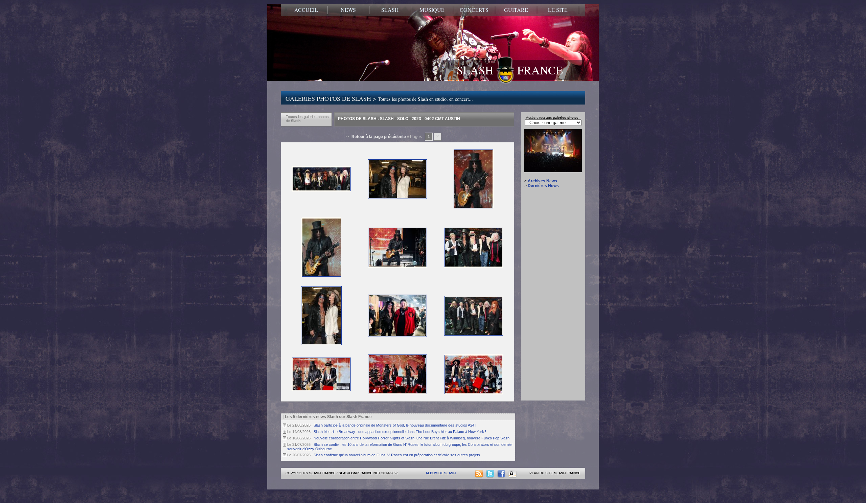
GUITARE (516, 9)
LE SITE (558, 9)
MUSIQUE (432, 9)
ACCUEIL (306, 9)
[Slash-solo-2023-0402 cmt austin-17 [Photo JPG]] (473, 334)
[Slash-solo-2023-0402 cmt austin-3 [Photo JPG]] (397, 392)
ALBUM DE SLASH (441, 473)
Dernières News (543, 185)
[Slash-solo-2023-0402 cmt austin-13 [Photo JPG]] (397, 266)
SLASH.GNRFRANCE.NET (359, 473)
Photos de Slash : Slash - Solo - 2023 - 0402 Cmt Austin (399, 118)
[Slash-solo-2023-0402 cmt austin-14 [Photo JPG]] (473, 266)
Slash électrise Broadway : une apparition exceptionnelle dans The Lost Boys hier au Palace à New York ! (400, 432)
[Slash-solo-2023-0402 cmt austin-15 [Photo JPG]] (321, 343)
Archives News (542, 181)
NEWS (348, 9)
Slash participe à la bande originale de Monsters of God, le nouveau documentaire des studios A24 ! (395, 425)
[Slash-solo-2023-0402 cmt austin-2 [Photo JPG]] (321, 389)
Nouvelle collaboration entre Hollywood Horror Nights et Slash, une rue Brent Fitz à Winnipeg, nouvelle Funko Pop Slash (411, 438)
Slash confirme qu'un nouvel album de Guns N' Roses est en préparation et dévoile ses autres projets (397, 455)
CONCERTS (474, 9)
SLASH (390, 9)
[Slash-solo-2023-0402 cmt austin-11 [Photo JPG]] (473, 207)
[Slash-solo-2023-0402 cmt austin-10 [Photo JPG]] (397, 197)
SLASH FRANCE (510, 70)
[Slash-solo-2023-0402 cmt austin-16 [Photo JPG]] (397, 335)
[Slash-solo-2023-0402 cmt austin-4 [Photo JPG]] (473, 392)
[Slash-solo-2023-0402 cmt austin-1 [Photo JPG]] (321, 189)
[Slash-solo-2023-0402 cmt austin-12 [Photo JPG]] (321, 275)
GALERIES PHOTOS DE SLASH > (379, 98)
